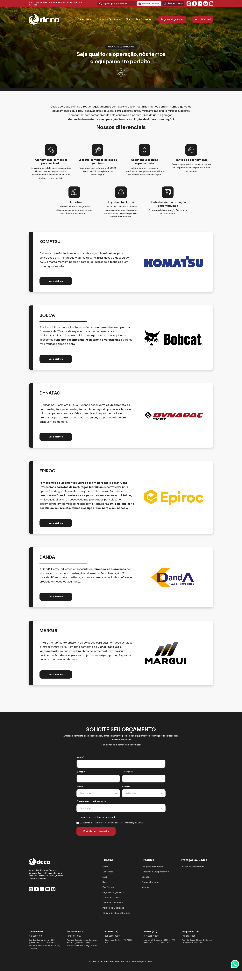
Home (105, 866)
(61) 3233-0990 (112, 936)
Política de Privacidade (192, 866)
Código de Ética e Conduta (116, 913)
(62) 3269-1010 (36, 936)
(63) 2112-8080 (189, 936)
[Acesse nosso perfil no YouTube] (205, 3)
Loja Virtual (205, 19)
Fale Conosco (143, 19)
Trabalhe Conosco (151, 3)
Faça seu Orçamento (172, 19)
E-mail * (80, 771)
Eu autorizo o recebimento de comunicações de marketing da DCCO (112, 823)
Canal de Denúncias (113, 902)
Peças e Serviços (150, 882)
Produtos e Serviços (107, 19)
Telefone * (127, 771)
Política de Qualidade (113, 907)
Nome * (80, 757)
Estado (80, 786)
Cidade (126, 786)
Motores (146, 887)
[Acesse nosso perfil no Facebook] (194, 3)
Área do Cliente (175, 3)
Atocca (148, 961)
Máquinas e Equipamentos (155, 871)
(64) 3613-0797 (74, 936)
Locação (146, 876)
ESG (105, 876)
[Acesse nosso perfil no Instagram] (189, 3)
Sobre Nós (83, 19)
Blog (128, 19)
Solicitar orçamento (96, 831)
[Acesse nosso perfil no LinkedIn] (200, 3)
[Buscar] (100, 3)
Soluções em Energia (152, 866)
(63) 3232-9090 (151, 936)
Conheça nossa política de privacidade (98, 817)
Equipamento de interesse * (92, 801)
